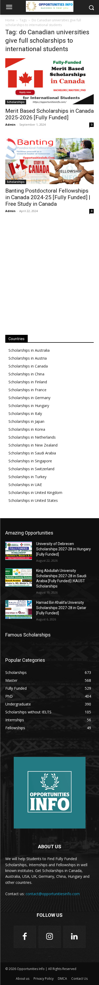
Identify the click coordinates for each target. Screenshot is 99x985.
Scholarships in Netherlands (32, 437)
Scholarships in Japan (26, 421)
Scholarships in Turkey (27, 476)
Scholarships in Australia (29, 350)
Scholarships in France (27, 389)
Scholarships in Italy (25, 413)
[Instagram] (50, 937)
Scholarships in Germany (29, 397)
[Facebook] (25, 937)
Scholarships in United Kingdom (35, 492)
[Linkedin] (74, 937)
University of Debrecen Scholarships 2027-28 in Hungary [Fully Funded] (63, 549)
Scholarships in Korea (26, 429)
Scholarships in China (26, 373)
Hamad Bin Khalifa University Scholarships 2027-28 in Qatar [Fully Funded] (61, 607)
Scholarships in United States (33, 500)
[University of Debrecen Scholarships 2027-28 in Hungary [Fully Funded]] (18, 550)
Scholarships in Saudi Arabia (32, 452)
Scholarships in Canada (28, 366)
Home (10, 20)
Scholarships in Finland (27, 381)
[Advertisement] (49, 273)
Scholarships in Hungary (28, 405)
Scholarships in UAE (25, 484)
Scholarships (16, 102)
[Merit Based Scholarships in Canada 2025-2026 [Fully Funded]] (49, 81)
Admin (10, 124)
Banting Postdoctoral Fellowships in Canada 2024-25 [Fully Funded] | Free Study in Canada (47, 197)
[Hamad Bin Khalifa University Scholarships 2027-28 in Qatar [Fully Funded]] (18, 609)
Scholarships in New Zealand (33, 445)
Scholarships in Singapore (30, 460)
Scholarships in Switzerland (31, 468)
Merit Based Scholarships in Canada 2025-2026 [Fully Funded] (49, 114)
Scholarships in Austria (27, 358)
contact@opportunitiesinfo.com (53, 893)
